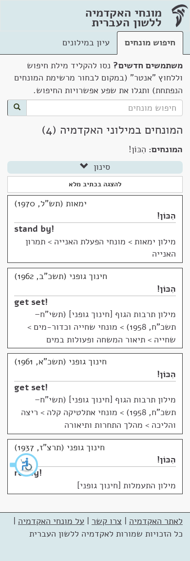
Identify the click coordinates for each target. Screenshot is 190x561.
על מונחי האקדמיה (51, 521)
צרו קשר (107, 521)
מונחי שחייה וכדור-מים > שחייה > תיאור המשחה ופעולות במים (101, 333)
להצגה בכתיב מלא (95, 184)
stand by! (34, 229)
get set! (31, 302)
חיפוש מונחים (150, 42)
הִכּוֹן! (166, 215)
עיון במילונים (86, 42)
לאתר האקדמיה (156, 521)
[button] (24, 465)
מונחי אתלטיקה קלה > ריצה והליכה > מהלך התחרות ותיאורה (98, 418)
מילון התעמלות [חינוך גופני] (126, 485)
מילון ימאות (155, 241)
